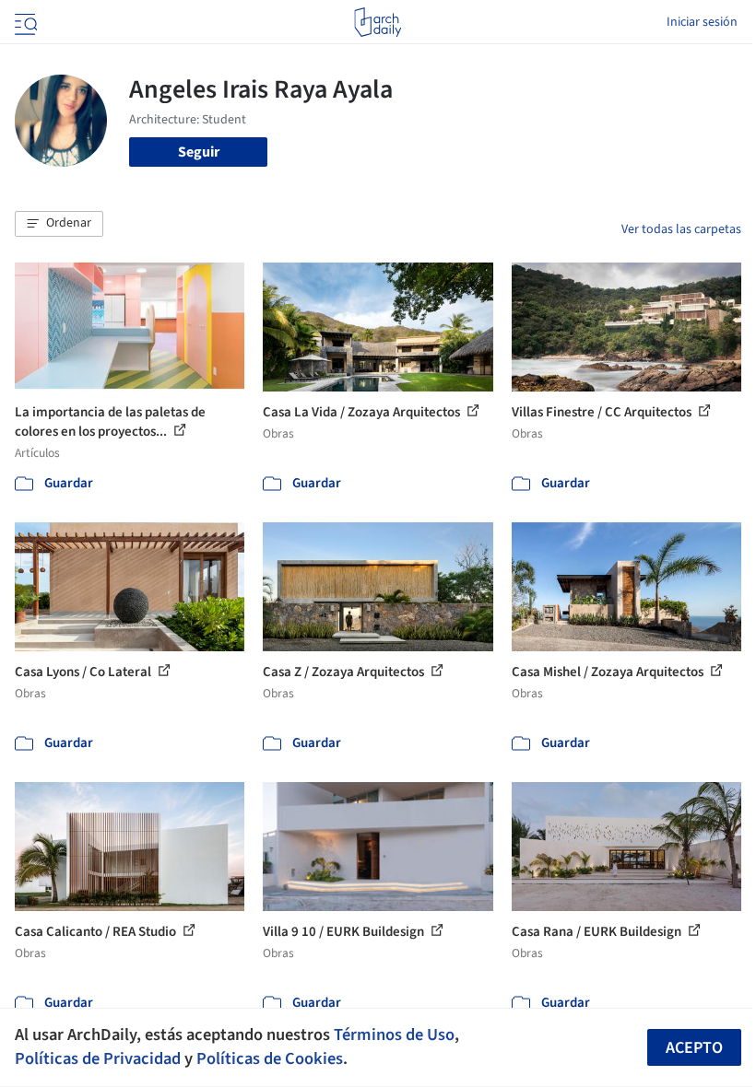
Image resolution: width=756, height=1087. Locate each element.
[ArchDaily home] (377, 22)
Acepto (694, 1047)
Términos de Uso (394, 1034)
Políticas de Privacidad (98, 1058)
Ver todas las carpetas (681, 229)
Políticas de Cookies (269, 1058)
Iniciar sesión (702, 22)
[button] (59, 224)
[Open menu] (24, 22)
